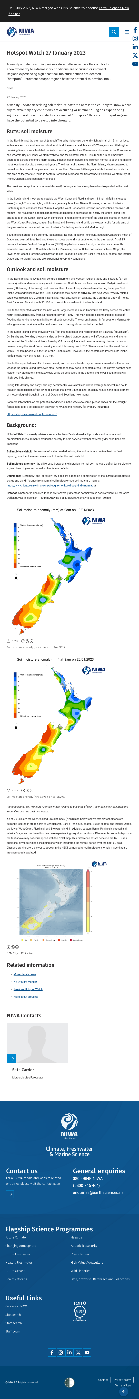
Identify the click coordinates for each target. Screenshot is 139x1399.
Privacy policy (122, 1380)
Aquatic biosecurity (84, 1246)
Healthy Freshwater (18, 1262)
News (10, 88)
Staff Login (12, 1331)
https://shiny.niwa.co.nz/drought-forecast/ (32, 414)
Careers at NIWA (16, 1306)
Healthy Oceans (16, 1279)
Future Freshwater (17, 1254)
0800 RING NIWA (88, 1178)
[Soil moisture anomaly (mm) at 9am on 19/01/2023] (69, 571)
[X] (135, 55)
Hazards (76, 1237)
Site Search (13, 1315)
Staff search (13, 1323)
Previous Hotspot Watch (28, 989)
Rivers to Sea (80, 1254)
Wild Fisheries (80, 1271)
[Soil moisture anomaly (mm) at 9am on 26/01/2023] (69, 720)
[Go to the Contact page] (10, 1194)
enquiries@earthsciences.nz (98, 1192)
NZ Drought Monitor (25, 981)
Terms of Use (123, 1385)
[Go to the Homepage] (20, 32)
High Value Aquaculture (87, 1262)
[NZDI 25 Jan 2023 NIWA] (69, 901)
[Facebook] (135, 30)
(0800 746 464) (86, 1185)
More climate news (25, 974)
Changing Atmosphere (20, 1246)
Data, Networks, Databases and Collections (100, 1279)
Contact (103, 1380)
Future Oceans (15, 1271)
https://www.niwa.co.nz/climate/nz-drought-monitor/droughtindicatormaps (51, 485)
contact (47, 1184)
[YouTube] (135, 64)
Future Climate (15, 1237)
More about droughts (26, 996)
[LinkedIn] (135, 47)
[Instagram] (135, 38)
